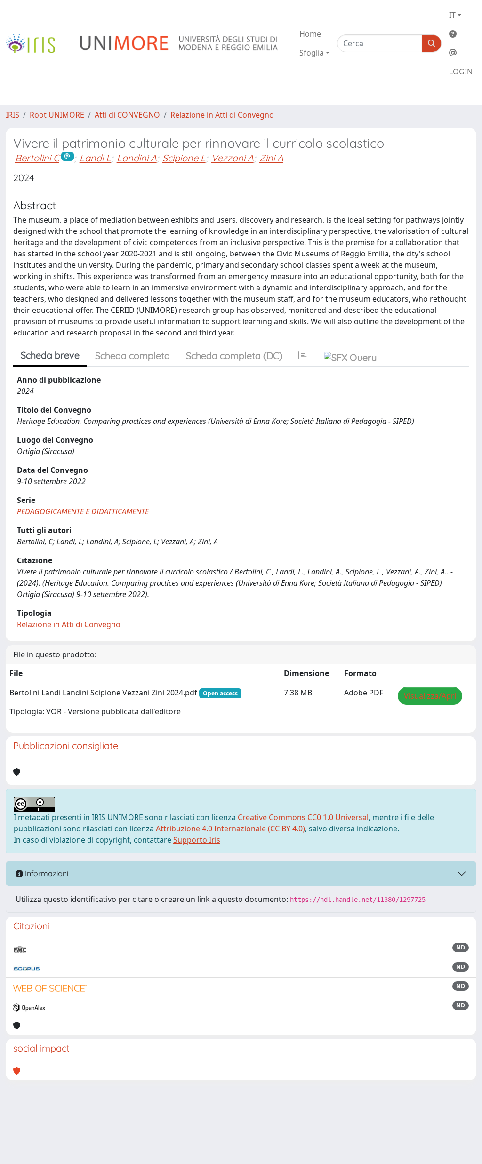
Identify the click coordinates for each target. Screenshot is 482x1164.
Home (310, 34)
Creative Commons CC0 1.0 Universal (303, 817)
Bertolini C (37, 158)
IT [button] (452, 15)
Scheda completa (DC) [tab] (234, 355)
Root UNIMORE (57, 115)
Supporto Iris (196, 840)
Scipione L (184, 158)
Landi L (95, 158)
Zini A (271, 158)
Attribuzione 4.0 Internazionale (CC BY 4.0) (230, 828)
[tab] (303, 356)
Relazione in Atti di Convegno (222, 115)
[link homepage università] (180, 43)
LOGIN (461, 71)
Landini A (137, 158)
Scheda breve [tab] (50, 355)
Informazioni (45, 873)
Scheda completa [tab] (132, 355)
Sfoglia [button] (311, 53)
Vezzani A (232, 158)
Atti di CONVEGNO (127, 115)
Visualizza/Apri (430, 696)
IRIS (12, 115)
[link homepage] (34, 43)
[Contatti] (460, 52)
